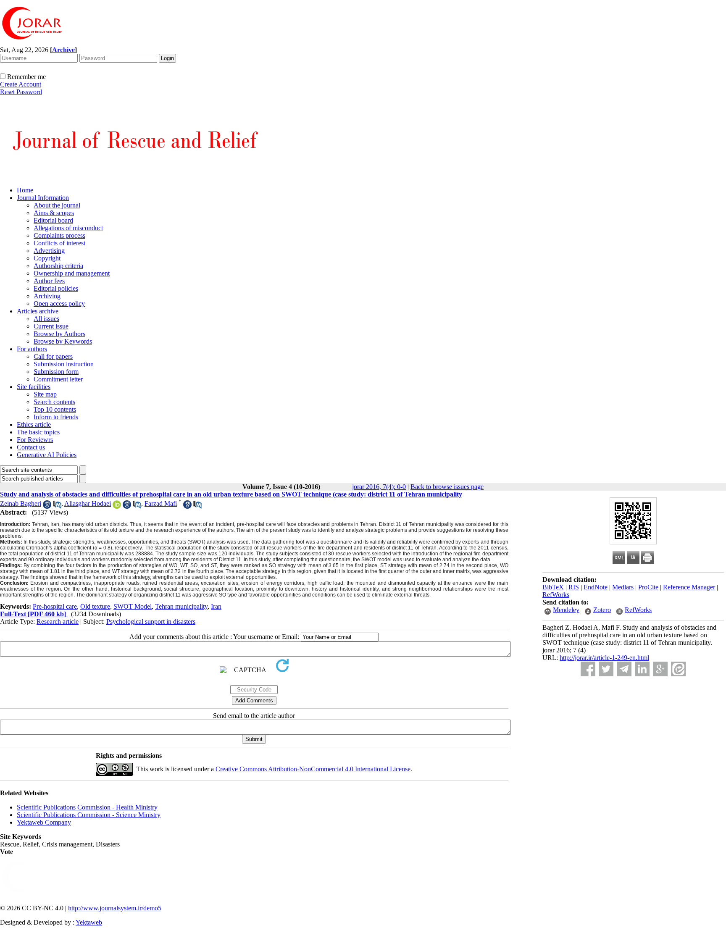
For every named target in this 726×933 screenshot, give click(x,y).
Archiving (47, 296)
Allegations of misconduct (68, 227)
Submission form (56, 371)
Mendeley (566, 609)
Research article (58, 621)
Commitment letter (58, 379)
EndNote (596, 587)
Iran (216, 606)
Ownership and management (72, 273)
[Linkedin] (642, 669)
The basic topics (38, 432)
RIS (573, 587)
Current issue (51, 326)
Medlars (623, 587)
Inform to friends (56, 417)
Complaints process (59, 235)
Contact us (31, 447)
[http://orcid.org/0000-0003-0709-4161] (117, 506)
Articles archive (37, 311)
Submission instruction (64, 364)
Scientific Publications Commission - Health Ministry (87, 807)
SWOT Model (132, 606)
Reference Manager (689, 587)
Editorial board (53, 220)
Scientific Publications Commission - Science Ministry (88, 814)
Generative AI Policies (46, 454)
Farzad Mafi (161, 503)
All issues (46, 318)
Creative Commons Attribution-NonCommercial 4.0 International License (313, 769)
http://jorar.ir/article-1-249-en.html (604, 657)
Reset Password (21, 91)
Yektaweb (89, 922)
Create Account (20, 84)
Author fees (49, 280)
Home (25, 190)
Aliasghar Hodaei (87, 503)
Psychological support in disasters (150, 621)
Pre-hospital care (55, 606)
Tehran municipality (181, 606)
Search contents (54, 401)
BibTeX (553, 587)
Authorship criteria (58, 265)
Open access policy (59, 303)
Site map (45, 394)
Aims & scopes (54, 212)
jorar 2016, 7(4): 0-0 (379, 486)
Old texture (95, 606)
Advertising (49, 250)
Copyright (47, 258)
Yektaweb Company (44, 822)
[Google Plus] (660, 669)
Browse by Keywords (63, 341)
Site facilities (33, 386)
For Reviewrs (35, 439)
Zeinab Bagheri (20, 503)
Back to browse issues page (447, 486)
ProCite (648, 587)
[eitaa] (678, 669)
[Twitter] (606, 669)
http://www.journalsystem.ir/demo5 (114, 908)
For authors (32, 348)
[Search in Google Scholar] (47, 506)
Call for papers (53, 356)
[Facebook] (588, 669)
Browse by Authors (59, 333)
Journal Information (43, 197)
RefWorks (555, 594)
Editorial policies (56, 288)
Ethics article (34, 424)
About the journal (57, 205)
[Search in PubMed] (57, 506)
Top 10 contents (55, 409)
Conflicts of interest (59, 243)
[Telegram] (624, 669)
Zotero (602, 609)
